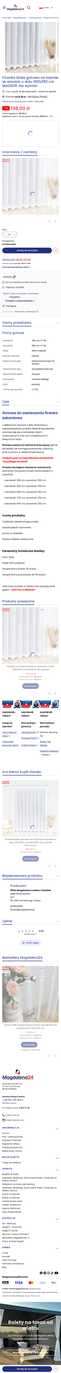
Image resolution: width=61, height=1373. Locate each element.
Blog (4, 1267)
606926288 (16, 906)
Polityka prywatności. (12, 1147)
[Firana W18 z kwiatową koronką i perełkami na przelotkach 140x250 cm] (30, 994)
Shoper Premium (31, 1296)
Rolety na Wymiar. (11, 1197)
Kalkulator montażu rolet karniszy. (18, 1184)
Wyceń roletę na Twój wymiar (30, 1352)
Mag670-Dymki (10, 1230)
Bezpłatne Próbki (10, 1174)
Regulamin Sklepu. (11, 1143)
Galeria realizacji (49, 751)
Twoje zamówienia (11, 1162)
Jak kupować (28, 732)
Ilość (4, 229)
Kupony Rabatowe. (11, 1208)
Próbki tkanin (28, 745)
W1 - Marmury (9, 1223)
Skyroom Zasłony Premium (15, 1234)
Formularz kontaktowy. (13, 1263)
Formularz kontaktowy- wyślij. (15, 267)
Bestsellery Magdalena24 (15, 1237)
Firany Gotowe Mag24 (13, 1241)
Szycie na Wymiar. (11, 1194)
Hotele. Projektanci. (11, 1204)
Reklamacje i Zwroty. (12, 1151)
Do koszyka (30, 686)
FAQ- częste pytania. (12, 1136)
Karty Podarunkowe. (12, 1211)
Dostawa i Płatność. (12, 1140)
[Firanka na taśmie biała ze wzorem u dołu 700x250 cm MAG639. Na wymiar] (30, 186)
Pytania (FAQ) (29, 738)
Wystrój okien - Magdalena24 (13, 17)
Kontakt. (6, 1256)
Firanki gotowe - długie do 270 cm (44, 17)
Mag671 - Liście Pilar (12, 1227)
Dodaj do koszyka (27, 250)
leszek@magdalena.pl (22, 909)
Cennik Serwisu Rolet (12, 1201)
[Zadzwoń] (49, 704)
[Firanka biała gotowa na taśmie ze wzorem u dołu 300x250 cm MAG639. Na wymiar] (30, 808)
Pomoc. (6, 1133)
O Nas (5, 1253)
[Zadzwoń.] (11, 704)
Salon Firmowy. (9, 1260)
